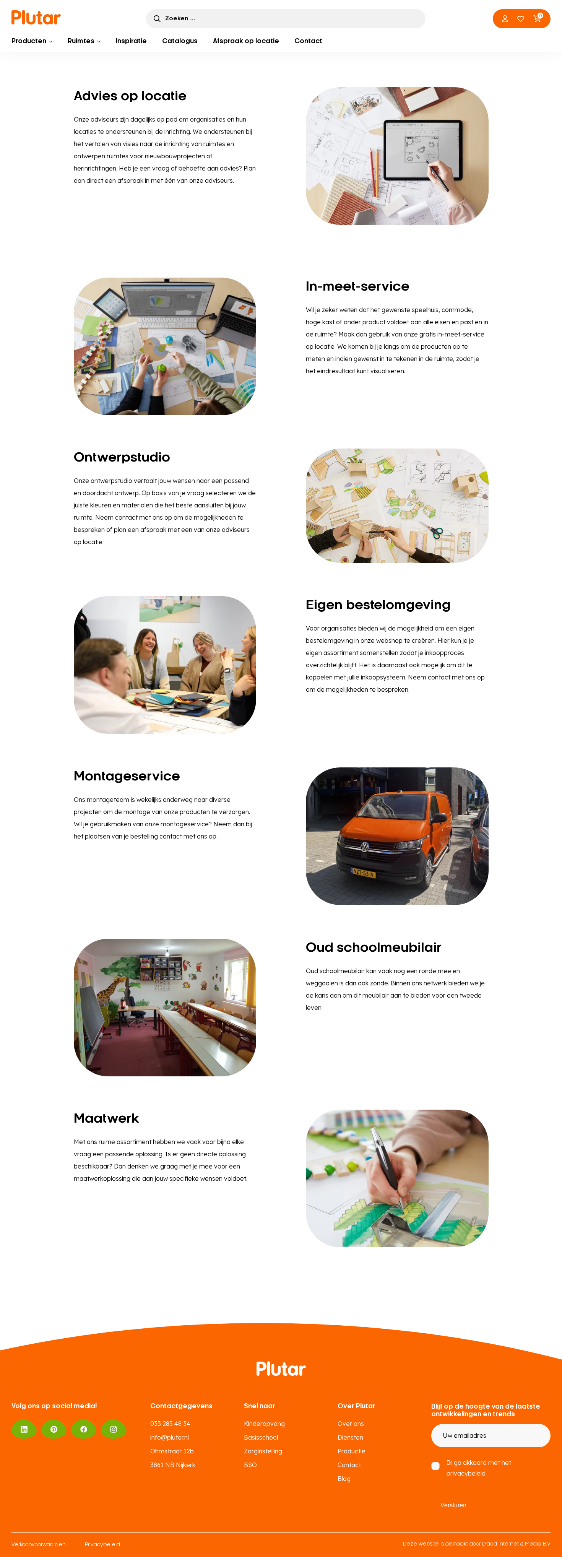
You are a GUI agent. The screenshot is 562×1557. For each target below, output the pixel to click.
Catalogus (180, 41)
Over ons (351, 1423)
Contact (308, 41)
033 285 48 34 (170, 1423)
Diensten (350, 1437)
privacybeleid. (467, 1473)
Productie (351, 1451)
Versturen (453, 1505)
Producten (28, 41)
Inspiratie (131, 41)
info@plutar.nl (169, 1437)
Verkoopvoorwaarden (38, 1544)
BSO (250, 1465)
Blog (344, 1478)
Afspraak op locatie (246, 41)
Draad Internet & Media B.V (516, 1544)
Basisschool (261, 1437)
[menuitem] (31, 41)
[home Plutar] (36, 17)
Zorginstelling (263, 1451)
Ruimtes (81, 41)
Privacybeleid (102, 1544)
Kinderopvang (264, 1423)
